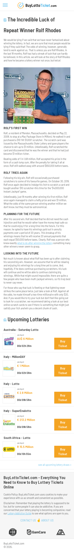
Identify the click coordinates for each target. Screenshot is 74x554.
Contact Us (28, 520)
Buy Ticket (62, 343)
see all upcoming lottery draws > (54, 464)
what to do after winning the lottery (34, 243)
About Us (47, 520)
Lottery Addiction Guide (19, 513)
